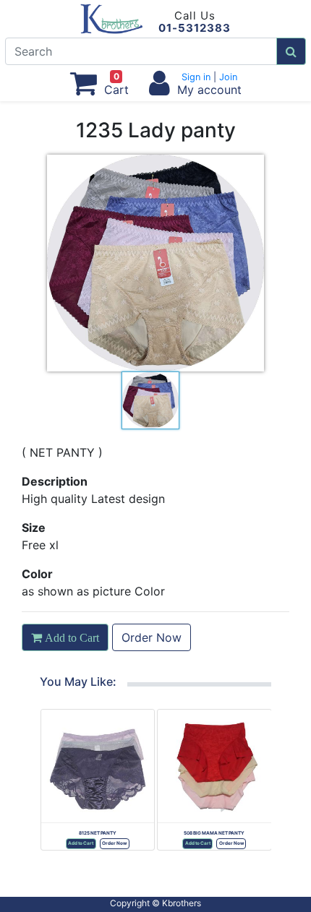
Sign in (197, 77)
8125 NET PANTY (97, 833)
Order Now (152, 637)
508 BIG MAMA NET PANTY (214, 833)
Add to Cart (80, 843)
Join (226, 77)
